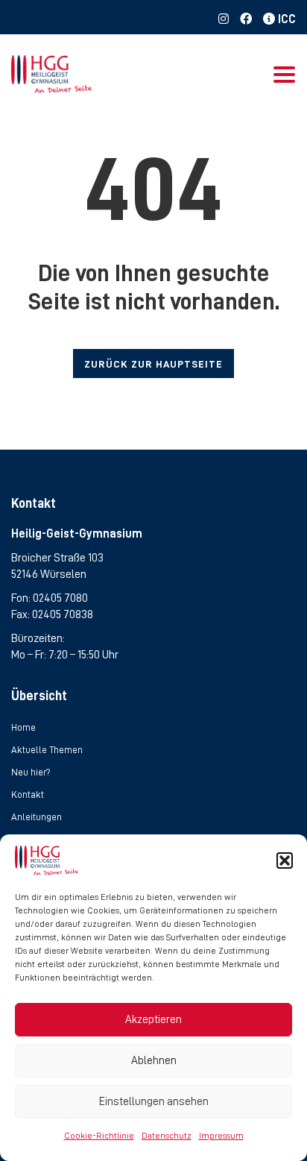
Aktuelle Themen (47, 750)
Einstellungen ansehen (154, 1101)
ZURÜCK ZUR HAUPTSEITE (153, 364)
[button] (284, 860)
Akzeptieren (153, 1019)
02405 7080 (60, 598)
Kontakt (27, 794)
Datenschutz (167, 1135)
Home (23, 727)
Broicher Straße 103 (57, 558)
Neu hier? (31, 772)
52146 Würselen (48, 574)
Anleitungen (36, 817)
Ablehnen (154, 1060)
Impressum (221, 1135)
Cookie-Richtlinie (99, 1135)
